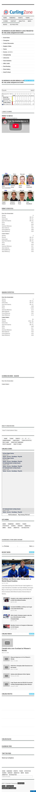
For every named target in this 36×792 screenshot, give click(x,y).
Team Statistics (7, 60)
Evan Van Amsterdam (6, 98)
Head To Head (7, 72)
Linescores (6, 58)
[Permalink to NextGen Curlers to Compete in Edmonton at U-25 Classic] (6, 626)
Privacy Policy (10, 786)
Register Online (7, 46)
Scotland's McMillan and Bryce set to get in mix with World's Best (21, 607)
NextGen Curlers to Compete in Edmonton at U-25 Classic (22, 626)
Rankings (12, 18)
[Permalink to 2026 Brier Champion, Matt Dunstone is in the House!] (6, 667)
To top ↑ (33, 791)
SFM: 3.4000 (6, 63)
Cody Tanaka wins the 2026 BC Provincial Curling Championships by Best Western (21, 683)
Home (5, 18)
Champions (6, 40)
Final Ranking (6, 66)
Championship (7, 55)
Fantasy (13, 21)
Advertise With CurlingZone (9, 788)
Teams (28, 18)
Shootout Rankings (17, 442)
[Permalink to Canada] (6, 600)
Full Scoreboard (12, 514)
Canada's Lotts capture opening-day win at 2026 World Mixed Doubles (21, 599)
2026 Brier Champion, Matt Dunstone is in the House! (21, 666)
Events (20, 18)
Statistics (6, 525)
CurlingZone (21, 783)
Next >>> (31, 546)
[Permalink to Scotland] (6, 608)
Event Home (6, 37)
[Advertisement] (18, 154)
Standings (14, 456)
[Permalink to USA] (6, 616)
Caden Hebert (7, 102)
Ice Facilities (14, 24)
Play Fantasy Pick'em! (24, 514)
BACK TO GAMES (7, 111)
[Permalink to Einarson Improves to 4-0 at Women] (6, 659)
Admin (32, 90)
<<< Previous (5, 546)
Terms (3, 786)
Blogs (5, 24)
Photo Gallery (6, 69)
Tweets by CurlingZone (8, 758)
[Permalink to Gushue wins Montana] (6, 676)
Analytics (22, 21)
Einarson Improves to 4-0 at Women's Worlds (20, 658)
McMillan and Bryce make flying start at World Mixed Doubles (16, 580)
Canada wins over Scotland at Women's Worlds (16, 649)
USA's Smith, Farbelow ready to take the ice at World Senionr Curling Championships (21, 617)
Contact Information (8, 43)
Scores (5, 21)
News (29, 21)
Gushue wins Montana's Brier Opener (20, 674)
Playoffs (20, 456)
